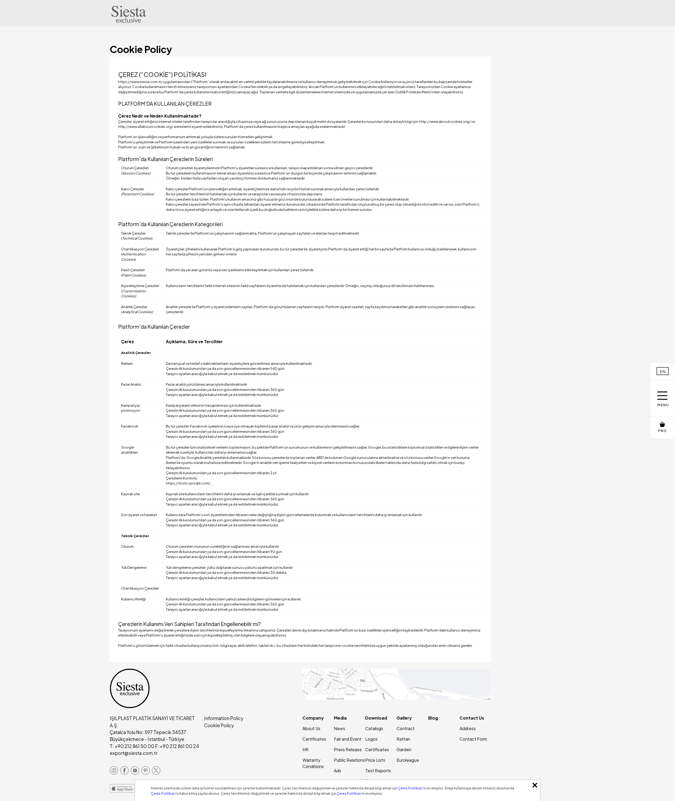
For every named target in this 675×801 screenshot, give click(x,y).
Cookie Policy (219, 725)
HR (305, 749)
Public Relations (349, 760)
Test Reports (378, 770)
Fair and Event (347, 739)
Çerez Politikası (410, 788)
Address (468, 728)
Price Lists (375, 760)
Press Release (348, 749)
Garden (404, 749)
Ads (337, 770)
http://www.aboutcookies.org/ (445, 121)
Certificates (314, 739)
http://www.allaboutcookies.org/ (145, 126)
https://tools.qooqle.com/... (189, 483)
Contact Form (473, 739)
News (339, 728)
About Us (311, 728)
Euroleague (408, 760)
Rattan (403, 739)
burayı (459, 462)
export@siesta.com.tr (133, 753)
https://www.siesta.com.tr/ (140, 82)
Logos (371, 739)
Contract (405, 728)
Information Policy (223, 718)
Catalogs (374, 728)
